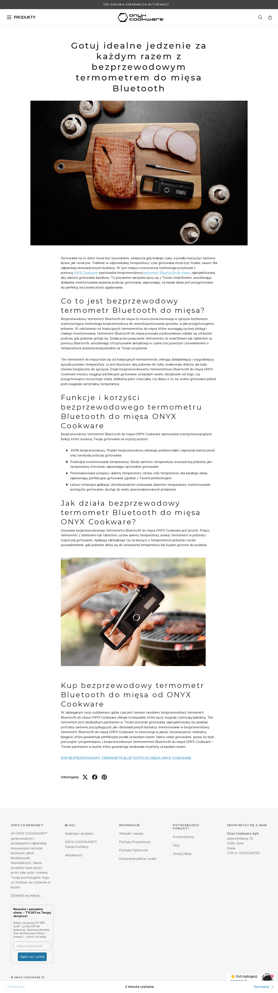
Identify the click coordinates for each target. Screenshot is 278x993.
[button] (270, 17)
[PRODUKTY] (9, 17)
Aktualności (73, 855)
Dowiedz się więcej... (26, 895)
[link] (14, 987)
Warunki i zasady (131, 833)
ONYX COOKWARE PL (29, 977)
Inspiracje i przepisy (79, 833)
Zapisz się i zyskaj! (32, 956)
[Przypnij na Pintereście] (104, 777)
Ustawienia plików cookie (138, 859)
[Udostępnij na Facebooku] (94, 777)
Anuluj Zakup (182, 854)
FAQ (176, 845)
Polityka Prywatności (135, 842)
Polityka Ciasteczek (133, 850)
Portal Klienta (183, 837)
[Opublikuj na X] (85, 777)
